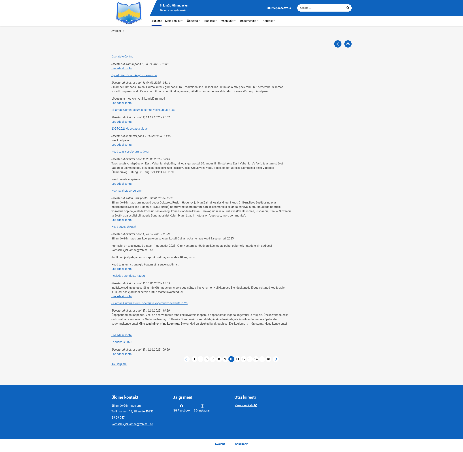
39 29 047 (118, 417)
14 (256, 359)
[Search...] (348, 8)
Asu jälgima (119, 364)
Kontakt (268, 21)
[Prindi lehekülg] (348, 44)
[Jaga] (337, 44)
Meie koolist (172, 21)
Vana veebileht (244, 405)
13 (250, 359)
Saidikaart (241, 444)
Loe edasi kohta (121, 68)
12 (244, 359)
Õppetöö (192, 21)
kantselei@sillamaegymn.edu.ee (132, 250)
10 (232, 359)
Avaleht (157, 21)
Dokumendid (248, 21)
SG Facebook (181, 410)
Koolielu (209, 21)
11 (238, 359)
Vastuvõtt (227, 21)
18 (268, 359)
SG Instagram (202, 410)
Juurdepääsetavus (279, 8)
